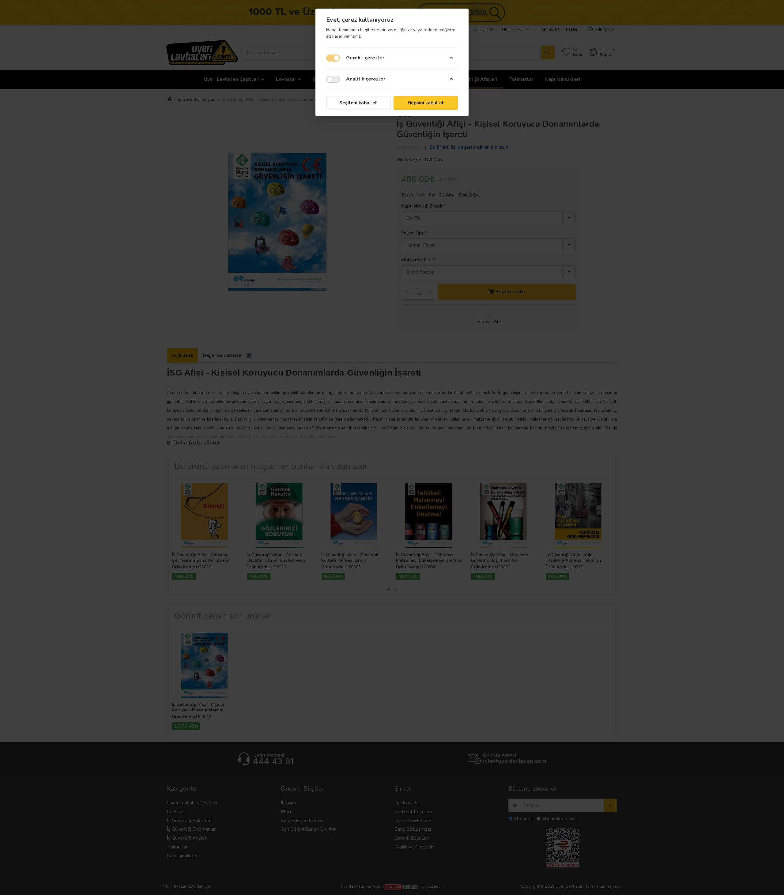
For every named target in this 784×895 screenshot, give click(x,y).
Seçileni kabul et (358, 103)
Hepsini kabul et (426, 103)
